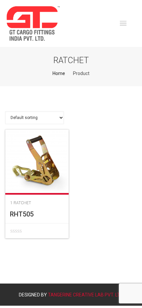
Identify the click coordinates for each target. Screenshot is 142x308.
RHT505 (22, 214)
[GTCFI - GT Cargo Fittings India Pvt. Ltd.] (33, 23)
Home (59, 73)
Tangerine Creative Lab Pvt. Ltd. (86, 294)
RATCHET (22, 203)
